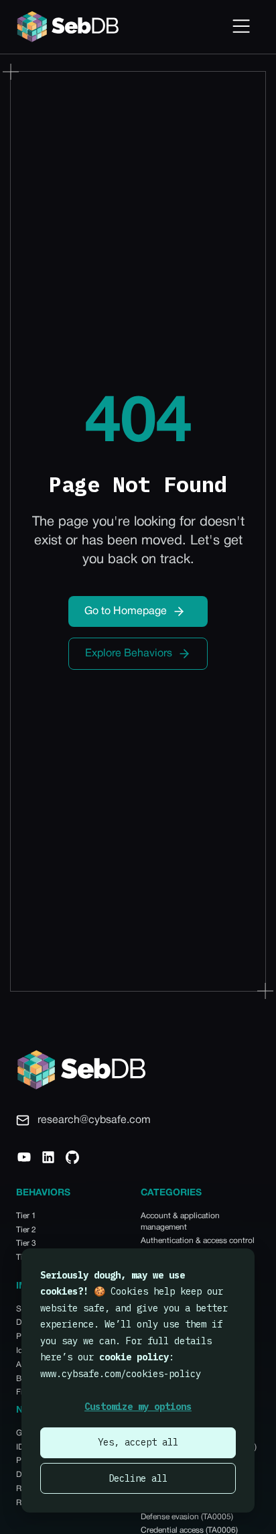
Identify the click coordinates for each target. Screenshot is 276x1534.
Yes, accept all (138, 1442)
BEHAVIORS (43, 1193)
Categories (171, 1193)
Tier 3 (26, 1243)
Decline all (138, 1478)
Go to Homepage (125, 611)
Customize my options (138, 1407)
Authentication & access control (198, 1240)
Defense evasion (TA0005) (187, 1517)
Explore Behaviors (128, 653)
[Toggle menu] (241, 27)
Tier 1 (26, 1216)
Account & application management (180, 1221)
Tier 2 (26, 1230)
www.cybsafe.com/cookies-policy (120, 1374)
